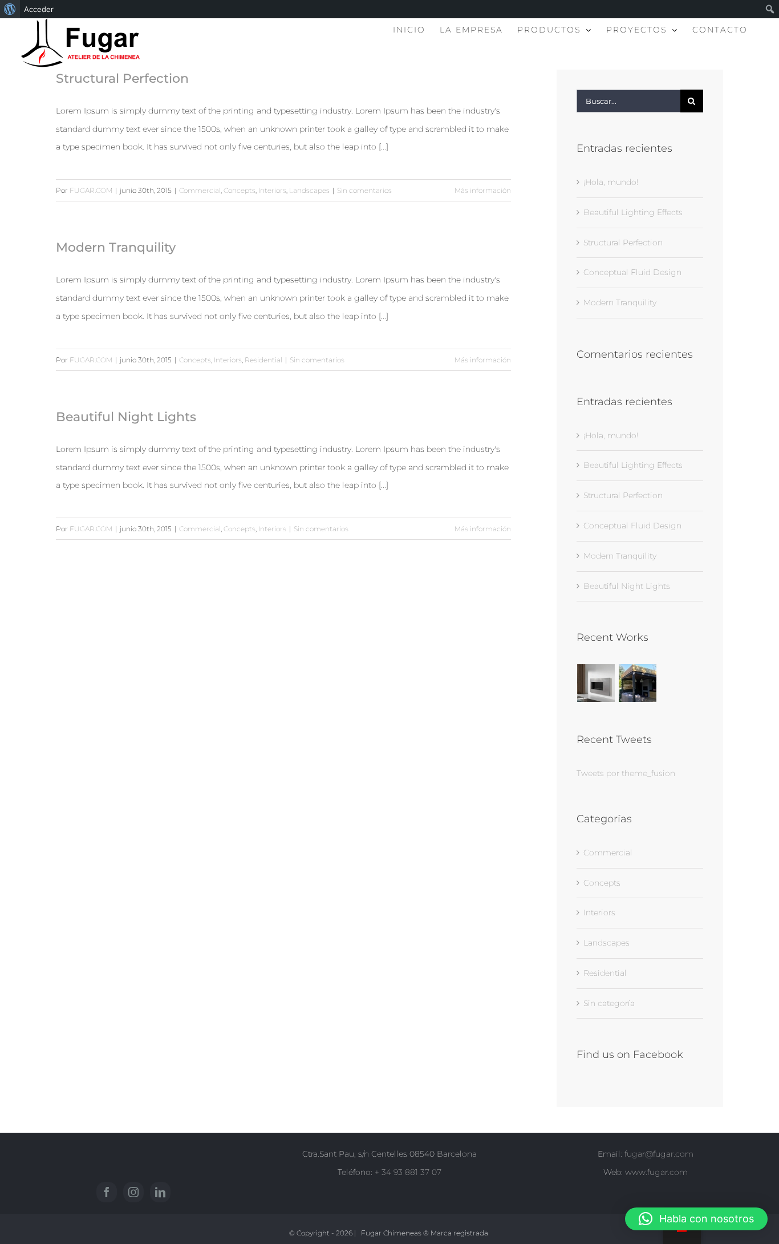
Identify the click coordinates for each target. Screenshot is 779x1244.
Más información (483, 190)
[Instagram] (133, 1192)
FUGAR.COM (91, 190)
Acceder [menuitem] (39, 9)
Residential (263, 360)
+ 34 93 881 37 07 (408, 1172)
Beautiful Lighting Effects (633, 212)
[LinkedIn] (160, 1192)
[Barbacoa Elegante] (638, 683)
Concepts (239, 190)
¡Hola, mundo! (610, 182)
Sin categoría (609, 1003)
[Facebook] (106, 1192)
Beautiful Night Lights (126, 417)
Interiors (272, 190)
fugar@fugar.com (658, 1154)
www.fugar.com (656, 1172)
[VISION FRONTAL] (596, 683)
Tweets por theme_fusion (626, 773)
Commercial (200, 190)
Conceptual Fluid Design (632, 272)
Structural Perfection (122, 78)
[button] (696, 1218)
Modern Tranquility (116, 247)
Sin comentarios (364, 190)
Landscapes (309, 190)
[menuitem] (10, 9)
